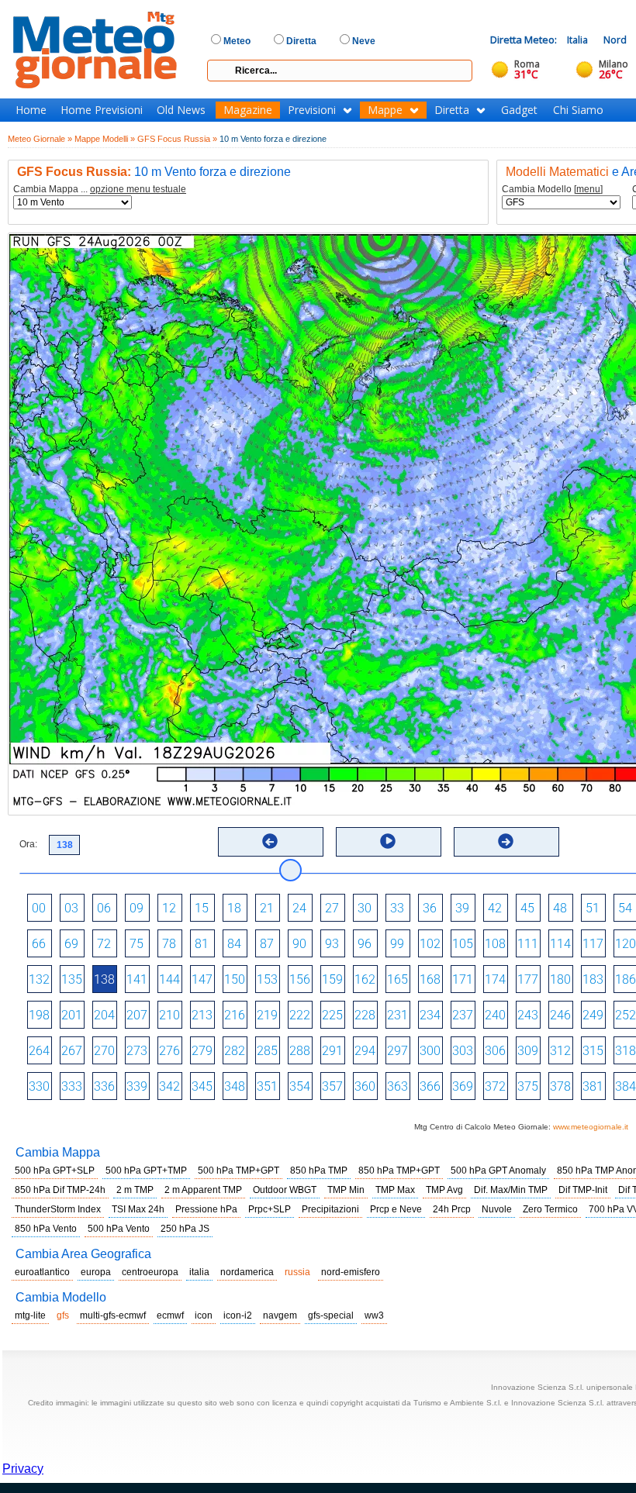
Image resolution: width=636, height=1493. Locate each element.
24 (299, 908)
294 (364, 1050)
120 (625, 943)
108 (495, 943)
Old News (181, 110)
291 (332, 1050)
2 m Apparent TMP (203, 1189)
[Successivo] (506, 841)
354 (299, 1086)
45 (527, 908)
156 (299, 979)
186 (625, 979)
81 (202, 943)
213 (202, 1015)
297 (397, 1050)
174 (495, 979)
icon (204, 1315)
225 (332, 1015)
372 (495, 1086)
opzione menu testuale (138, 189)
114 (560, 943)
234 (430, 1015)
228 (364, 1015)
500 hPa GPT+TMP (146, 1170)
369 (462, 1086)
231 (397, 1015)
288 (299, 1050)
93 (332, 943)
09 (136, 908)
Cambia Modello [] (552, 189)
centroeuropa (150, 1272)
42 (495, 908)
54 (625, 908)
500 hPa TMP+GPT (238, 1170)
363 (397, 1086)
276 (169, 1050)
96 (365, 943)
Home (31, 110)
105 (462, 943)
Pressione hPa (206, 1209)
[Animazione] (388, 841)
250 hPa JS (185, 1228)
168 (430, 979)
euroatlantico (42, 1272)
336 (104, 1086)
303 (462, 1050)
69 (71, 943)
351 (267, 1086)
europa (96, 1272)
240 (495, 1015)
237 (462, 1015)
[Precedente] (270, 841)
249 (592, 1015)
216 (234, 1015)
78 (169, 943)
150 (234, 979)
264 (39, 1050)
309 (527, 1050)
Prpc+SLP (269, 1209)
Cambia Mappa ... (99, 189)
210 (169, 1015)
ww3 (374, 1315)
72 (104, 943)
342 (169, 1086)
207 (136, 1015)
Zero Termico (550, 1209)
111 (527, 943)
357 (332, 1086)
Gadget (519, 110)
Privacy (22, 1468)
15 (202, 908)
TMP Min (346, 1189)
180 (560, 979)
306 (495, 1050)
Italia (577, 40)
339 (136, 1086)
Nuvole (497, 1209)
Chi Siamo (578, 110)
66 (39, 943)
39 (462, 908)
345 (202, 1086)
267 (71, 1050)
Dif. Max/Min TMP (511, 1189)
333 (71, 1086)
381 (592, 1086)
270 (104, 1050)
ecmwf (170, 1315)
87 (267, 943)
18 (234, 908)
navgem (280, 1315)
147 (202, 979)
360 (364, 1086)
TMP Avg (444, 1189)
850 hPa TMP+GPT (399, 1170)
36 (430, 908)
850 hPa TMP (318, 1170)
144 (169, 979)
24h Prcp (452, 1209)
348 (234, 1086)
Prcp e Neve (396, 1209)
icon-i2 (237, 1315)
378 (560, 1086)
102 (430, 943)
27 (332, 908)
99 (397, 943)
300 (430, 1050)
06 (104, 908)
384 (625, 1086)
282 (234, 1050)
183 (592, 979)
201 (71, 1015)
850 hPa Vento (46, 1228)
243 (527, 1015)
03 (71, 908)
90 (299, 943)
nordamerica (247, 1272)
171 (462, 979)
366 (430, 1086)
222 (299, 1015)
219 (267, 1015)
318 (625, 1050)
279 (202, 1050)
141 (136, 979)
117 (592, 943)
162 (364, 979)
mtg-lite (30, 1315)
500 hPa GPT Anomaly (498, 1170)
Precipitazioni (330, 1209)
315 (592, 1050)
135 (71, 979)
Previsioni (312, 110)
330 (39, 1086)
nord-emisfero (350, 1272)
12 (169, 908)
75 (136, 943)
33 (397, 908)
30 (365, 908)
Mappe (385, 110)
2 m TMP (135, 1189)
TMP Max (395, 1189)
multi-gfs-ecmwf (113, 1315)
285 (267, 1050)
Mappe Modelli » (104, 138)
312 (560, 1050)
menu (588, 189)
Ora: (28, 844)
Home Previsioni (101, 110)
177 (527, 979)
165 (397, 979)
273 (136, 1050)
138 (104, 979)
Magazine (247, 110)
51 (593, 908)
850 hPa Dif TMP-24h (60, 1189)
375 (527, 1086)
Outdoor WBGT (284, 1189)
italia (199, 1272)
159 (332, 979)
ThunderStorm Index (58, 1209)
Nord (615, 40)
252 (625, 1015)
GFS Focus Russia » (177, 138)
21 (267, 908)
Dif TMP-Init (582, 1189)
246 (560, 1015)
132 (39, 979)
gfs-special (331, 1315)
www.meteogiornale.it (590, 1126)
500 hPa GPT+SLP (55, 1170)
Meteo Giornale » (40, 138)
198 (39, 1015)
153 (267, 979)
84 (234, 943)
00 (39, 908)
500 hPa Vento (119, 1228)
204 (104, 1015)
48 (560, 908)
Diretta (451, 110)
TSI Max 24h (138, 1209)
